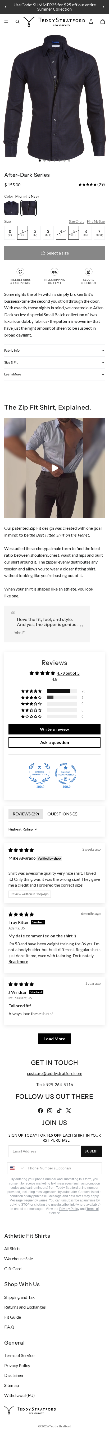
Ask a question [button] (54, 742)
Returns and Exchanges (25, 1306)
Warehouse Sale (18, 1258)
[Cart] (102, 22)
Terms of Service (19, 1355)
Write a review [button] (54, 729)
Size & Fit (11, 362)
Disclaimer (14, 1375)
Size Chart (76, 222)
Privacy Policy (69, 1209)
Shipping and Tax (19, 1296)
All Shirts (12, 1248)
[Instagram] (50, 1111)
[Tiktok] (59, 1111)
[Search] (17, 22)
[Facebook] (40, 1111)
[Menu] (6, 22)
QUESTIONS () (62, 813)
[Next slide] (103, 7)
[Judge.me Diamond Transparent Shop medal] (65, 773)
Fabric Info (12, 350)
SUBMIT (91, 1151)
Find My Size (96, 222)
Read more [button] (18, 961)
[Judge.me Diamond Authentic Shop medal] (39, 773)
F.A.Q (9, 1326)
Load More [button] (54, 1038)
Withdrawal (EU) (19, 1394)
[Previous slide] (6, 7)
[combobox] (16, 1168)
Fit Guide (12, 1316)
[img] (21, 849)
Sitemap (11, 1385)
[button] (87, 184)
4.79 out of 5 (68, 672)
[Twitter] (68, 1111)
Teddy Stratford (60, 1426)
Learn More (12, 374)
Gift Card (12, 1268)
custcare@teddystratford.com (54, 1073)
